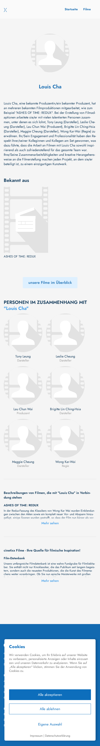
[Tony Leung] (23, 332)
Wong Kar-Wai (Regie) (75, 131)
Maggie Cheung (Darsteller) (39, 131)
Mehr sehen (50, 523)
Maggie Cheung (23, 461)
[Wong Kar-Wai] (65, 438)
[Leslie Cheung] (65, 332)
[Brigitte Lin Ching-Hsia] (65, 385)
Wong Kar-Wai (65, 461)
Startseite (71, 9)
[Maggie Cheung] (23, 438)
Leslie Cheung (65, 356)
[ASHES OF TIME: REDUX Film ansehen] (26, 220)
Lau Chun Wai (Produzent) (44, 126)
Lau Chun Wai (23, 409)
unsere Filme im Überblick (50, 282)
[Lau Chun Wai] (23, 385)
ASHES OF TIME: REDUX (20, 256)
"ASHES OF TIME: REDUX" (34, 112)
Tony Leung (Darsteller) (62, 122)
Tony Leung (23, 356)
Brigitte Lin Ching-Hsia (65, 409)
